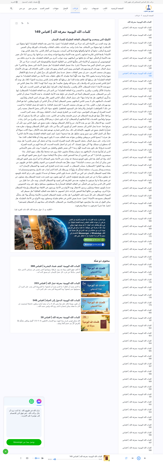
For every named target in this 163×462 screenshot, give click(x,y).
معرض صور (32, 8)
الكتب (105, 8)
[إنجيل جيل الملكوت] (147, 8)
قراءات (75, 8)
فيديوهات (95, 8)
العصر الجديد (44, 8)
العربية (13, 2)
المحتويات (105, 23)
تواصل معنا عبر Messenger (23, 442)
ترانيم (85, 8)
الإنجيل (65, 8)
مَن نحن (22, 8)
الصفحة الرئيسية (117, 8)
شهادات (55, 8)
